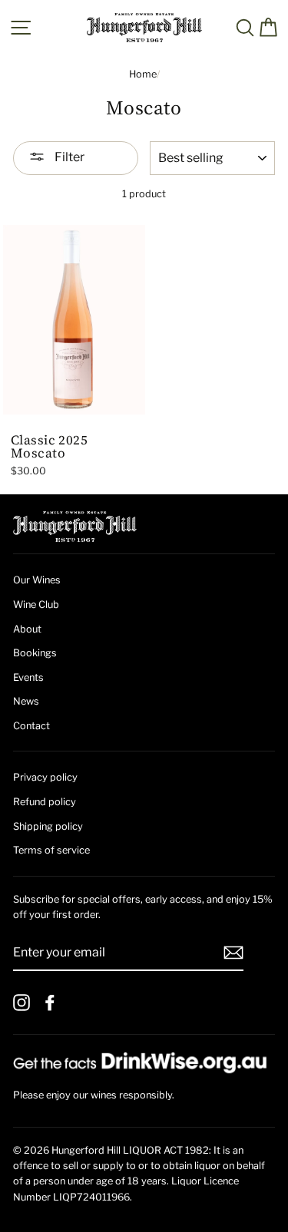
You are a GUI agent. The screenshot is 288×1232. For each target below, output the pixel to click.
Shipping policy (48, 826)
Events (28, 677)
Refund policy (44, 802)
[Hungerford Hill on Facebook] (49, 1002)
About (27, 629)
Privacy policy (45, 777)
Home (143, 74)
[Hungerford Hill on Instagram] (21, 1002)
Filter (68, 157)
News (26, 701)
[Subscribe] (233, 952)
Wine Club (36, 604)
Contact (31, 726)
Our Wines (37, 580)
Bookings (35, 653)
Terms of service (51, 850)
